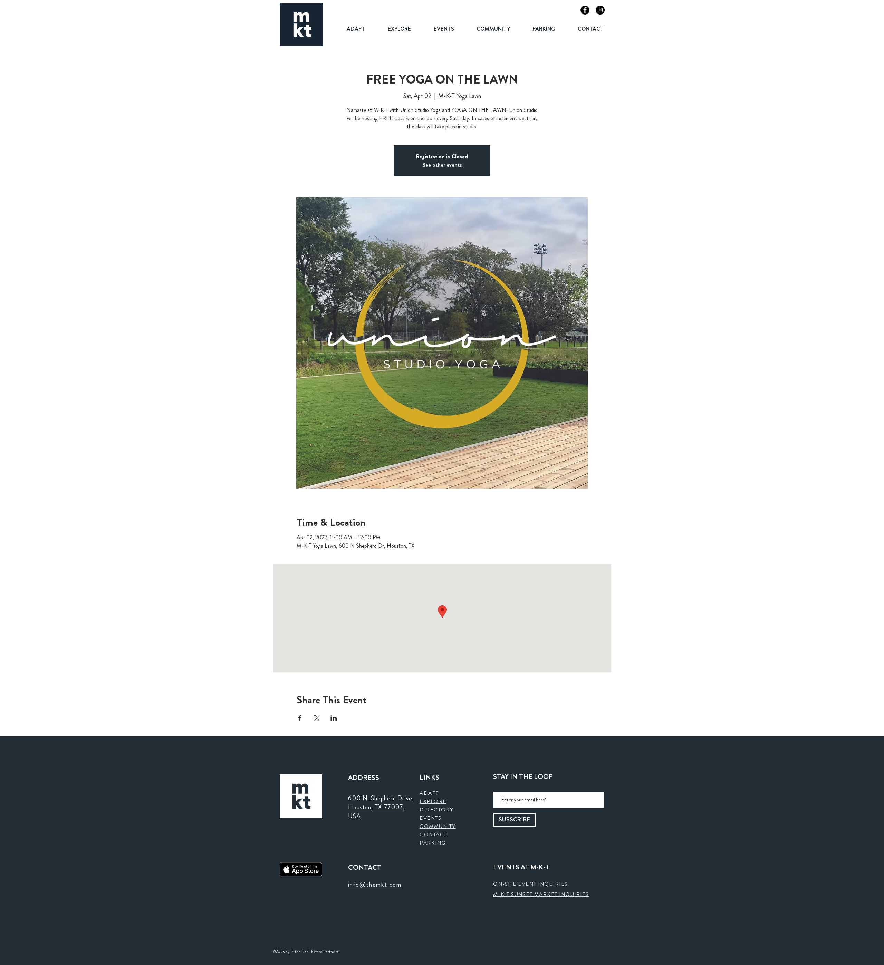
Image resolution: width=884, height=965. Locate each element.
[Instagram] (600, 10)
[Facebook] (584, 10)
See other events (442, 165)
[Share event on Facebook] (300, 718)
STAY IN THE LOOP (523, 776)
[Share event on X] (317, 718)
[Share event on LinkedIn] (333, 718)
